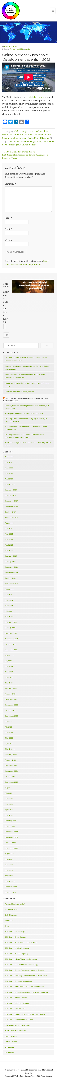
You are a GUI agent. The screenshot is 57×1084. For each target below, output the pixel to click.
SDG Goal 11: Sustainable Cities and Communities (24, 987)
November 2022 (11, 705)
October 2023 (10, 644)
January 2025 (10, 561)
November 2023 (11, 639)
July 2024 (8, 595)
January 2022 (10, 760)
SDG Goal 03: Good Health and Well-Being (21, 942)
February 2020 (11, 887)
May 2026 (9, 473)
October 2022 (10, 710)
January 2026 (10, 495)
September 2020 (11, 848)
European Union (11, 909)
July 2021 (8, 793)
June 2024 (9, 600)
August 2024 (9, 589)
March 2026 (10, 484)
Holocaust (9, 920)
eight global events (35, 97)
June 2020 (9, 865)
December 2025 (11, 501)
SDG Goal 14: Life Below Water (17, 1003)
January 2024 (10, 628)
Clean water (13, 141)
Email (8, 229)
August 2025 (9, 523)
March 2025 (10, 550)
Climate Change (28, 141)
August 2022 (9, 721)
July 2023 (8, 661)
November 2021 (11, 771)
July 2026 (8, 462)
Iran (7, 926)
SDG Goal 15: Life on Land (15, 1009)
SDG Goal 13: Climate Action (37, 134)
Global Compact (21, 131)
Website (8, 240)
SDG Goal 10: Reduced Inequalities (18, 981)
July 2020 (8, 859)
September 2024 (11, 583)
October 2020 (10, 843)
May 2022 (9, 738)
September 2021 (11, 782)
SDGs (39, 141)
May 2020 (9, 870)
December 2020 (11, 832)
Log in (49, 1076)
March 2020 (10, 881)
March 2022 (10, 749)
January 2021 (10, 826)
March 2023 (10, 683)
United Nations (41, 138)
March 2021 (10, 815)
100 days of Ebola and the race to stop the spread (24, 413)
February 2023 (11, 688)
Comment (10, 184)
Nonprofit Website (13, 1076)
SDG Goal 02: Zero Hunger (15, 937)
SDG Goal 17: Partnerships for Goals (19, 1020)
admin (27, 49)
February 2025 (11, 556)
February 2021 (11, 821)
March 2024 (10, 617)
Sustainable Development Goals (17, 138)
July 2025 (8, 528)
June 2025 (9, 534)
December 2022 (11, 699)
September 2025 (11, 517)
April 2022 (9, 743)
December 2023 (11, 633)
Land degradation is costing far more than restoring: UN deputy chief (27, 407)
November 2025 (11, 506)
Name (8, 218)
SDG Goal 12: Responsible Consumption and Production (26, 992)
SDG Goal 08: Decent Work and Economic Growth (24, 970)
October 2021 (10, 776)
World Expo (9, 1053)
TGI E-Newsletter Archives (15, 1031)
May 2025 (9, 539)
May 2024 (9, 606)
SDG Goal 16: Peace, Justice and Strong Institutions (25, 1014)
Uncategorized (11, 1036)
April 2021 (9, 810)
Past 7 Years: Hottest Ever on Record (19, 152)
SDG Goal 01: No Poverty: (15, 931)
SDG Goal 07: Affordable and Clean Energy (21, 964)
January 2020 (10, 892)
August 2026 (9, 457)
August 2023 (9, 655)
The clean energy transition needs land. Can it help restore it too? (28, 443)
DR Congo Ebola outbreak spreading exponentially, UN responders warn (26, 420)
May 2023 (9, 672)
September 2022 (11, 716)
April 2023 (9, 677)
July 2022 (8, 727)
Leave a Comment (10, 47)
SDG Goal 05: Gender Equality (16, 953)
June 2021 (9, 799)
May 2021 (9, 804)
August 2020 (9, 854)
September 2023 (11, 650)
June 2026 (9, 468)
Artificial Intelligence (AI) (15, 904)
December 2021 (11, 765)
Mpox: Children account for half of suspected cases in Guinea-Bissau (26, 428)
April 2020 (9, 876)
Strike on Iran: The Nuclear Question (19, 392)
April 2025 (9, 545)
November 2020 (11, 837)
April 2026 (9, 479)
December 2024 (11, 567)
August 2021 (9, 787)
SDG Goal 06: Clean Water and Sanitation (21, 959)
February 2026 (11, 490)
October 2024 (10, 578)
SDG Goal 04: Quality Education (17, 948)
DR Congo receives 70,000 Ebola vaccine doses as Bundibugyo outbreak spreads (24, 435)
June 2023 (9, 666)
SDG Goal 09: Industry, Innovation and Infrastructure (26, 975)
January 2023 (10, 694)
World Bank (9, 1047)
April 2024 (9, 611)
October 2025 (10, 512)
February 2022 (11, 754)
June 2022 (9, 732)
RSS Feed (41, 1076)
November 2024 (11, 572)
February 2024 (11, 622)
